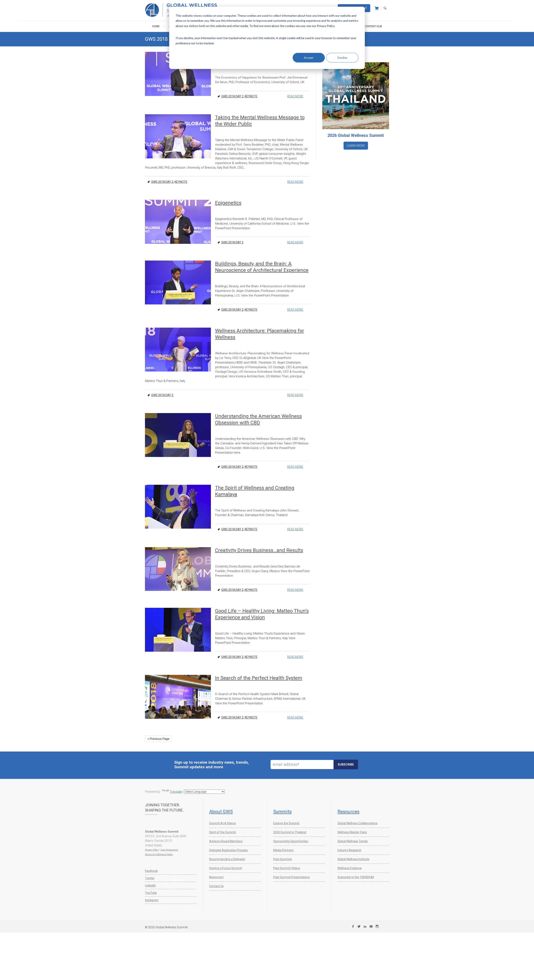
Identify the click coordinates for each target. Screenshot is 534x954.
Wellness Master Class (352, 832)
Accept (309, 57)
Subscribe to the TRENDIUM (356, 877)
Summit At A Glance (222, 823)
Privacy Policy (152, 849)
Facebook (151, 871)
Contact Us (216, 886)
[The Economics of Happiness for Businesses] (178, 74)
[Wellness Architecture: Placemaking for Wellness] (178, 349)
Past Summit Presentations (291, 877)
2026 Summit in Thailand (289, 832)
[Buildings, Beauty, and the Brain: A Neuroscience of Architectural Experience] (178, 282)
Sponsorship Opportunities (290, 841)
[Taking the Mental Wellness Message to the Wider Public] (178, 136)
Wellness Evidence (350, 868)
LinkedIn (150, 885)
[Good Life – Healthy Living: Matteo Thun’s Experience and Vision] (178, 630)
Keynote (251, 96)
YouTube (151, 892)
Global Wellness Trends (353, 841)
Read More (295, 96)
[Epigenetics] (178, 222)
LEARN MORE (356, 146)
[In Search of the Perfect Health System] (178, 697)
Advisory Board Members (226, 841)
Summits (282, 811)
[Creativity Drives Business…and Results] (178, 569)
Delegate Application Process (228, 850)
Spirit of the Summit (222, 832)
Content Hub (373, 26)
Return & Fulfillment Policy (159, 854)
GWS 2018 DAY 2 (232, 96)
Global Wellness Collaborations (358, 823)
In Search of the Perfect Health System (258, 678)
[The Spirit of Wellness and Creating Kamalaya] (178, 507)
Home (156, 26)
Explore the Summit (286, 823)
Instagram (152, 900)
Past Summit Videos (286, 868)
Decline (342, 57)
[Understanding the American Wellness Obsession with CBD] (178, 435)
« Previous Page (158, 739)
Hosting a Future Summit (225, 868)
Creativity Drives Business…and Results (259, 550)
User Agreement (169, 849)
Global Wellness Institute (353, 859)
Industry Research (349, 850)
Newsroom (216, 877)
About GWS (221, 811)
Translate (176, 791)
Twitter (150, 878)
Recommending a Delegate (227, 859)
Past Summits (282, 859)
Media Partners (283, 850)
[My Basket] (377, 8)
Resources (348, 811)
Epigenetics (228, 203)
